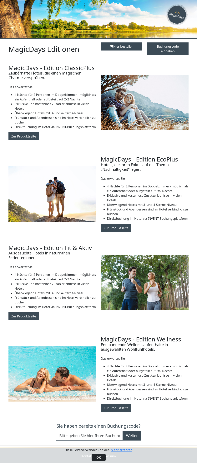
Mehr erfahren (121, 450)
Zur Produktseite (23, 136)
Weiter (132, 435)
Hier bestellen (123, 46)
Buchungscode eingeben (168, 48)
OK (98, 457)
